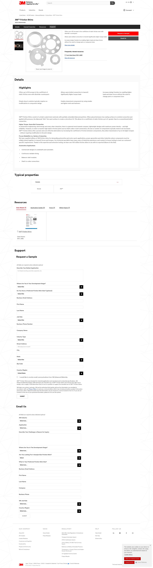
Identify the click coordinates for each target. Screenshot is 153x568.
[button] (141, 562)
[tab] (21, 208)
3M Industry (23, 418)
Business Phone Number (25, 324)
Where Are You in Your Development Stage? (31, 283)
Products (22, 10)
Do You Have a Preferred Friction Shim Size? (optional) (34, 291)
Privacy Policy (32, 389)
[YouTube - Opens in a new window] (120, 533)
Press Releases (46, 535)
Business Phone (24, 494)
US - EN (128, 2)
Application (23, 425)
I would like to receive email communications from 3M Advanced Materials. (43, 377)
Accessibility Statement (51, 563)
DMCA (42, 563)
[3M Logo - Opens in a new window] (29, 3)
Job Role (19, 317)
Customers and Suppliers (25, 541)
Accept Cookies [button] (129, 562)
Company (22, 488)
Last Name (20, 310)
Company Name (22, 330)
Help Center (98, 533)
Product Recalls (66, 556)
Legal (26, 563)
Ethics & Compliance (24, 549)
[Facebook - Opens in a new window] (126, 533)
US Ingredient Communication (69, 553)
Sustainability (22, 544)
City (18, 350)
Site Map (97, 535)
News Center (46, 533)
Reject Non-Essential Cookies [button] (132, 558)
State (18, 356)
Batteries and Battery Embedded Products (72, 546)
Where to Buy (98, 538)
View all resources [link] (70, 58)
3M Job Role (23, 501)
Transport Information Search (69, 537)
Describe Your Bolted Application (28, 268)
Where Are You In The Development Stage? (33, 447)
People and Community (25, 546)
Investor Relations (23, 538)
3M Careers (22, 535)
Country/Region (22, 370)
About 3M (21, 533)
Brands (41, 10)
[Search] (112, 3)
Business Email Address (24, 298)
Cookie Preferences (74, 563)
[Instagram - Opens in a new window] (132, 533)
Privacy (30, 563)
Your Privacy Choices (62, 563)
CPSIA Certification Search (68, 540)
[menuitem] (17, 27)
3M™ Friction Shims (25, 231)
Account (129, 10)
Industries (32, 10)
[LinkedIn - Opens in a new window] (113, 533)
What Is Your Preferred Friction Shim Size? (33, 462)
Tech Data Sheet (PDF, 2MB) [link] (74, 55)
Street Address (22, 344)
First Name (20, 304)
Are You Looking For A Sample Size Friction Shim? (35, 454)
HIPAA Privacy (36, 563)
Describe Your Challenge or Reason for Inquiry (34, 432)
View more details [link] (70, 45)
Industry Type (21, 337)
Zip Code (20, 364)
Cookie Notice (128, 554)
